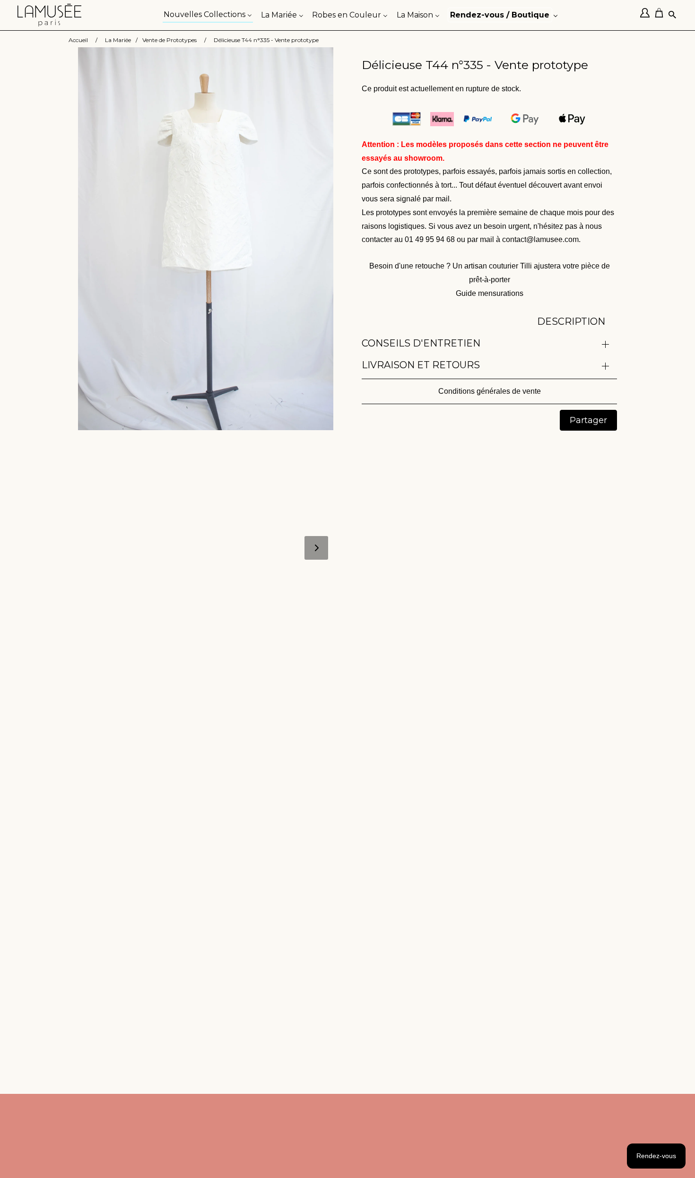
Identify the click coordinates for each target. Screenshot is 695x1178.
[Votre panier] (661, 15)
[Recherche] (673, 15)
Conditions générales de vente (489, 391)
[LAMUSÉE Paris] (49, 15)
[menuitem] (208, 13)
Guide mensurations (489, 293)
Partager (588, 420)
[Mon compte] (647, 15)
